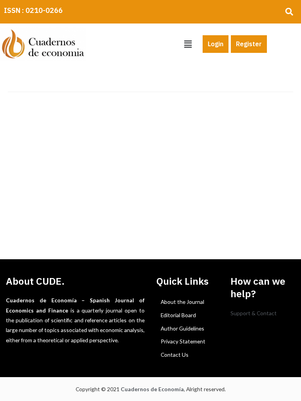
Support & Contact (253, 313)
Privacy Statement (183, 341)
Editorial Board (178, 315)
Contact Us (175, 354)
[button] (187, 44)
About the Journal (182, 301)
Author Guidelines (182, 328)
